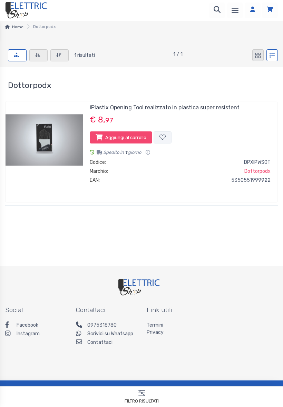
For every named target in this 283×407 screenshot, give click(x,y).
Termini (155, 325)
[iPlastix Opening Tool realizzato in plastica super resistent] (44, 149)
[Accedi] (253, 10)
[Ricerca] (217, 10)
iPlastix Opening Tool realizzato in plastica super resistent (165, 107)
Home (17, 26)
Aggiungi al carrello (125, 137)
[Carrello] (270, 10)
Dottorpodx (257, 171)
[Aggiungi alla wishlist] (163, 137)
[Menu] (235, 10)
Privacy (155, 332)
